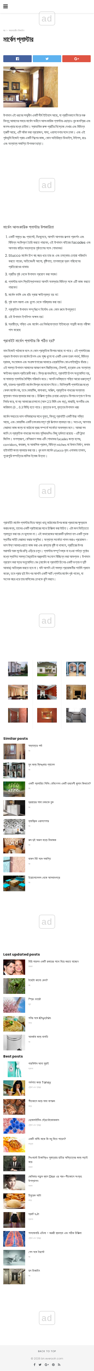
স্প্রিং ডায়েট (34, 999)
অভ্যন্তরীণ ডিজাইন (16, 30)
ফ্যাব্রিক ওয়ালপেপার (38, 821)
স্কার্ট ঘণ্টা (33, 1214)
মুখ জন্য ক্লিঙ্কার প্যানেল (41, 764)
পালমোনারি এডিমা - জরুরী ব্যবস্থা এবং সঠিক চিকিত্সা (55, 1233)
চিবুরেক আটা (34, 1195)
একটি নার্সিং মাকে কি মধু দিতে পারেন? (47, 1139)
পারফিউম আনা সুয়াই (38, 1063)
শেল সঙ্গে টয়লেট (36, 1252)
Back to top (47, 1351)
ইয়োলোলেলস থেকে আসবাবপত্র (44, 877)
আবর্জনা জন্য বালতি (38, 1036)
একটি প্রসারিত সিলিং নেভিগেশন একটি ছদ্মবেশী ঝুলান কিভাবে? (59, 783)
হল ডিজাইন (34, 1270)
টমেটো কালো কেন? (38, 980)
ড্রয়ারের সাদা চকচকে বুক (41, 802)
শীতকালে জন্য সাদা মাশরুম (41, 1101)
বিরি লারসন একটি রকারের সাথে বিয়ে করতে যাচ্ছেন (53, 961)
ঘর (4, 30)
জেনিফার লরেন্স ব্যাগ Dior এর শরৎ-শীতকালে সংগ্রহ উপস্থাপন (55, 1178)
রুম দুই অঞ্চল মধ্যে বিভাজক (42, 840)
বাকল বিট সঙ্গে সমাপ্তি (39, 858)
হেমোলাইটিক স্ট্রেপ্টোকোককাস (43, 1120)
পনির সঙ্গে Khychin (39, 1018)
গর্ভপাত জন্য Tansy (39, 1082)
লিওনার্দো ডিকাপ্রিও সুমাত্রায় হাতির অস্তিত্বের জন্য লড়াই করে (58, 1159)
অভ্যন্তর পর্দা (35, 745)
